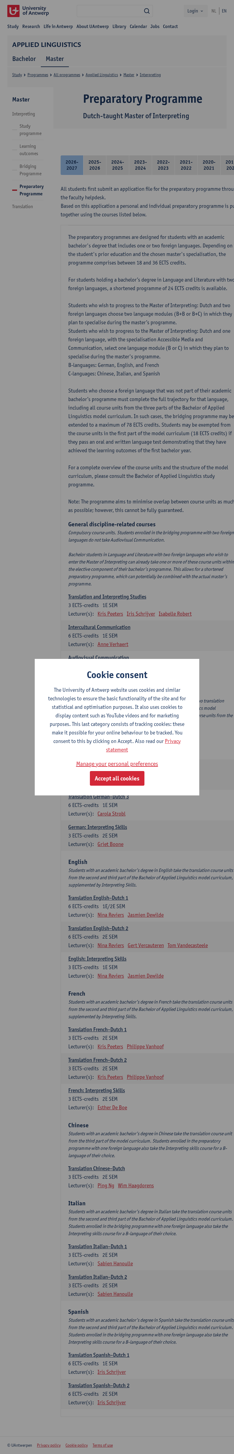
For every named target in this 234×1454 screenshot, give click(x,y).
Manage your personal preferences (117, 763)
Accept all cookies (117, 778)
